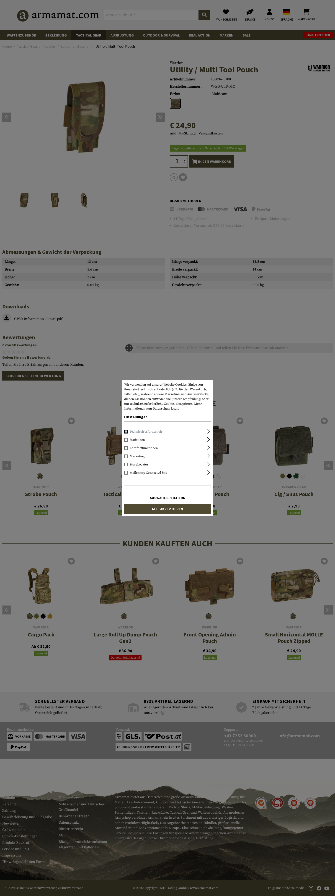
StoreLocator (139, 464)
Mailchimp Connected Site (148, 473)
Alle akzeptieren (167, 509)
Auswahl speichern (168, 497)
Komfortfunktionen (144, 448)
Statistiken (137, 440)
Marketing (137, 456)
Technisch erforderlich (146, 432)
